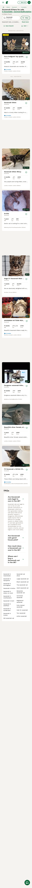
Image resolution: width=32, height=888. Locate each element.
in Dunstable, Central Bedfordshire (16, 12)
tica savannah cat (22, 585)
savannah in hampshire (7, 579)
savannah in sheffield (7, 604)
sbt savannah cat (8, 618)
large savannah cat (23, 579)
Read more (25, 22)
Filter (26, 18)
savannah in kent (8, 601)
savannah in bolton (9, 588)
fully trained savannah (20, 606)
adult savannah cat (22, 588)
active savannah (22, 616)
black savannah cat (23, 582)
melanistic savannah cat (21, 592)
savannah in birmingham (7, 584)
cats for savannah (22, 610)
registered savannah (20, 601)
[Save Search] (27, 882)
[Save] (27, 57)
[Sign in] (29, 2)
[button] (16, 43)
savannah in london (7, 614)
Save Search (9, 26)
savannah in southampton (7, 597)
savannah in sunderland (7, 609)
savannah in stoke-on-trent (8, 592)
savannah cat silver (21, 575)
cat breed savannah (20, 596)
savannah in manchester (7, 575)
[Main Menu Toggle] (3, 2)
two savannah (21, 613)
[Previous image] (5, 43)
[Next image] (27, 43)
